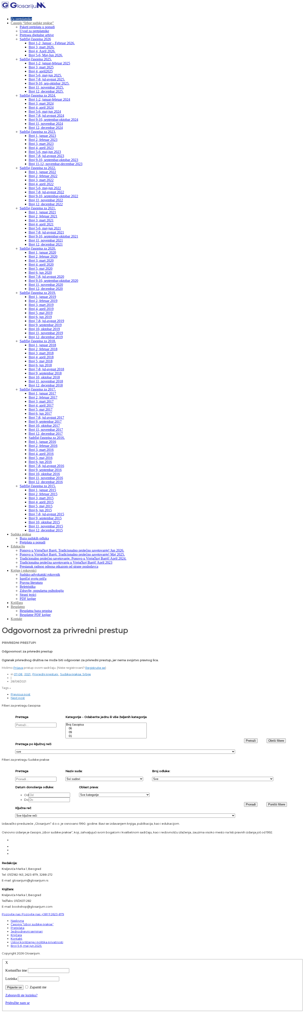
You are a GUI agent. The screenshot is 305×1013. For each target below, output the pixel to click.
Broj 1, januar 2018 (42, 345)
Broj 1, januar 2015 (42, 490)
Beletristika (28, 586)
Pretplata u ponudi (32, 542)
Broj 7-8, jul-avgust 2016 (46, 466)
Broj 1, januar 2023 (42, 136)
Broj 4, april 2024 (41, 107)
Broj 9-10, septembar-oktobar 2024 (53, 119)
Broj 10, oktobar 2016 (44, 474)
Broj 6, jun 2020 (40, 272)
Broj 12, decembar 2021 (46, 244)
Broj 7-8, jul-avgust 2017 (46, 417)
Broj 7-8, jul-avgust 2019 (46, 321)
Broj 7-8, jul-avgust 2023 (46, 156)
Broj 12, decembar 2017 (46, 433)
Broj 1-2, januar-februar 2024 (49, 99)
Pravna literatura (31, 582)
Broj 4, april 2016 (41, 454)
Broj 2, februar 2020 (43, 256)
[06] (106, 729)
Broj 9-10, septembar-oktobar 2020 (53, 280)
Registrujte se (95, 667)
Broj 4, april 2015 (41, 502)
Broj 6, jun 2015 (40, 510)
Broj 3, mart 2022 (41, 180)
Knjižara (17, 603)
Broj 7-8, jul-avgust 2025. (47, 79)
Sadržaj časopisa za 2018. (38, 341)
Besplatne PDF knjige (35, 615)
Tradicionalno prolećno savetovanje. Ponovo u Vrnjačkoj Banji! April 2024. (73, 558)
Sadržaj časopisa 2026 (35, 39)
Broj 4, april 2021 (41, 224)
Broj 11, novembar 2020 (46, 285)
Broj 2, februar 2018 (43, 349)
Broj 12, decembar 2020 (46, 289)
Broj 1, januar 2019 (42, 297)
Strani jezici (28, 595)
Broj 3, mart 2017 (41, 401)
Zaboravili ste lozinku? (21, 995)
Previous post (20, 694)
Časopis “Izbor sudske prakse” (32, 23)
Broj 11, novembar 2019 (46, 333)
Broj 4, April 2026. (42, 51)
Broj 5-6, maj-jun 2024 (45, 111)
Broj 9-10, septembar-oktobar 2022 (53, 196)
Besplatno (18, 607)
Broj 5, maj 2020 (40, 268)
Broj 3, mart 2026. (41, 47)
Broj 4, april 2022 (41, 184)
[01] (106, 736)
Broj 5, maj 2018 (40, 361)
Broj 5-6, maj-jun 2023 (45, 152)
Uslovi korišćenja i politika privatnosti (37, 942)
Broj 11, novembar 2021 (46, 240)
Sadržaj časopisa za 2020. (38, 248)
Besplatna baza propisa (36, 611)
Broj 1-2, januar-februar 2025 (49, 63)
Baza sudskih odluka (34, 538)
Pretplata (17, 928)
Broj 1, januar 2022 (42, 172)
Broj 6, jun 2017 (40, 413)
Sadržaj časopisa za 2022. (38, 168)
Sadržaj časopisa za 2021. (38, 208)
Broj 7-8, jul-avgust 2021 (46, 232)
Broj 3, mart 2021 (41, 220)
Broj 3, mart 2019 (41, 305)
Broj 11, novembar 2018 (46, 381)
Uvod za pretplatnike (34, 31)
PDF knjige (28, 599)
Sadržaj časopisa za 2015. (38, 486)
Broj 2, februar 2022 (43, 176)
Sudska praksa (21, 534)
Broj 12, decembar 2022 (46, 204)
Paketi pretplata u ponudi (37, 27)
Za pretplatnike (21, 19)
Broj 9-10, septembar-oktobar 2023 (53, 160)
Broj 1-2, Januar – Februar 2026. (52, 43)
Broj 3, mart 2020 (41, 260)
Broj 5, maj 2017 (40, 409)
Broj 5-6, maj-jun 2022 (45, 188)
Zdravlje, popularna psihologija (42, 591)
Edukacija (18, 546)
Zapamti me (38, 987)
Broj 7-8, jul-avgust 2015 (46, 514)
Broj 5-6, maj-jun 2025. (45, 75)
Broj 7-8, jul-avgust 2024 (46, 115)
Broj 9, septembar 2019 (45, 325)
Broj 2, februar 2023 (43, 140)
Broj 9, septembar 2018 (45, 373)
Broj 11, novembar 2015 (46, 526)
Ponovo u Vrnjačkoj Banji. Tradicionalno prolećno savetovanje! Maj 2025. (72, 554)
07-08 (18, 674)
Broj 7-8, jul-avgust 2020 (46, 276)
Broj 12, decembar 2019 (46, 337)
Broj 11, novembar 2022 (46, 200)
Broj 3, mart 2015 (41, 498)
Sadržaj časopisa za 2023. (38, 132)
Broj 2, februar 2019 (43, 301)
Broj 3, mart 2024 (41, 103)
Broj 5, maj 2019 (40, 313)
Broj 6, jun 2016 (40, 462)
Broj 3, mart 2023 (41, 144)
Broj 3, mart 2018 (41, 353)
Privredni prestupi (45, 674)
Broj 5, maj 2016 (40, 458)
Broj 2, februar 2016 (43, 446)
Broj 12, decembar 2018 (46, 385)
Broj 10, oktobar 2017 (44, 425)
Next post (18, 698)
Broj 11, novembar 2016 (46, 478)
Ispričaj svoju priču (33, 578)
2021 (27, 674)
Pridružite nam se (17, 1003)
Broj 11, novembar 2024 (46, 123)
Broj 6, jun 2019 (40, 317)
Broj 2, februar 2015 (43, 494)
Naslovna (17, 920)
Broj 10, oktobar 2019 (44, 329)
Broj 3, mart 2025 (41, 67)
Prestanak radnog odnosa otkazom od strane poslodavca (59, 566)
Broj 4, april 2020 (41, 264)
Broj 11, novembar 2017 (46, 429)
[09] (106, 732)
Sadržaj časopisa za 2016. (47, 438)
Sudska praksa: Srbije (75, 674)
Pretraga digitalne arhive (37, 35)
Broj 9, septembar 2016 (45, 470)
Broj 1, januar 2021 (42, 212)
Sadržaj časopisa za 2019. (38, 293)
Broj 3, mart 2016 (41, 450)
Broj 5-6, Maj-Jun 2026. (46, 55)
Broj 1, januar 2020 (42, 252)
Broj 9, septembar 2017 (45, 421)
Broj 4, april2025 (41, 71)
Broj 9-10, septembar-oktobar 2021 (53, 236)
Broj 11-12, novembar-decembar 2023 (55, 164)
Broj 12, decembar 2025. (46, 91)
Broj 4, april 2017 (41, 405)
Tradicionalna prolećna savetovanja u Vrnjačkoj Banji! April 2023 (66, 562)
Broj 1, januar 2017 (42, 393)
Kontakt (16, 619)
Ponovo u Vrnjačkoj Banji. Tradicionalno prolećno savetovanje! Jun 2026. (72, 550)
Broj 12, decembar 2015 (46, 530)
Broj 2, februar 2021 (43, 216)
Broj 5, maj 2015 (40, 506)
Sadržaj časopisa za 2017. (38, 389)
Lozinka (11, 979)
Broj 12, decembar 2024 (46, 128)
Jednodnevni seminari (27, 931)
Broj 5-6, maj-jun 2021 (45, 228)
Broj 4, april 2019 (41, 309)
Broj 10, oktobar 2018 (44, 377)
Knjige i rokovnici (23, 570)
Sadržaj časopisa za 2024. (38, 95)
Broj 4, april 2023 (41, 148)
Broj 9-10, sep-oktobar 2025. (49, 83)
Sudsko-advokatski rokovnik (40, 574)
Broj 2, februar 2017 (43, 397)
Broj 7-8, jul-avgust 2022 (46, 192)
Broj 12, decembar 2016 (46, 482)
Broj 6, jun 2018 (40, 365)
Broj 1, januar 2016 (42, 442)
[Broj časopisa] (106, 725)
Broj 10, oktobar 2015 (44, 522)
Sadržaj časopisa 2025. (36, 59)
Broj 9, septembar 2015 (45, 518)
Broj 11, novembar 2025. (46, 87)
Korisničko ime (16, 970)
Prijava (18, 667)
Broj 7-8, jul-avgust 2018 (46, 369)
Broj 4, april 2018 (41, 357)
